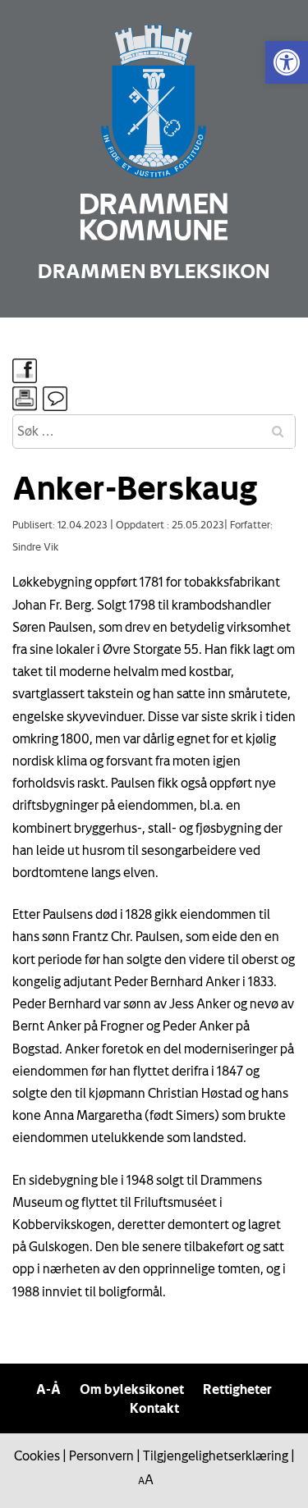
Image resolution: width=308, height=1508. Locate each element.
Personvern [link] (101, 1455)
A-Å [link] (48, 1389)
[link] (286, 62)
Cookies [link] (37, 1455)
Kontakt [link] (154, 1408)
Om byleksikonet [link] (132, 1389)
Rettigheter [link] (237, 1389)
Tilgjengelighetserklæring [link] (215, 1455)
